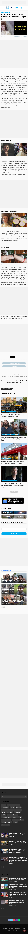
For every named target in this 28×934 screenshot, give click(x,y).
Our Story (5, 928)
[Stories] (20, 517)
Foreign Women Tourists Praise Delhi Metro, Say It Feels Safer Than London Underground (13, 601)
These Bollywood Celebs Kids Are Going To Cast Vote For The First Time (17, 894)
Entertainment (5, 807)
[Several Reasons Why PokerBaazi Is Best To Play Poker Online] (4, 879)
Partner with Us (17, 928)
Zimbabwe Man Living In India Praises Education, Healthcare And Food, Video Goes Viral (13, 591)
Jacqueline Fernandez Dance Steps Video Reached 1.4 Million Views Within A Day (14, 381)
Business (4, 480)
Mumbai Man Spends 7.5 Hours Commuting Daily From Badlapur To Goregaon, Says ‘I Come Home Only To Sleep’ (18, 860)
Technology (15, 819)
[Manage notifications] (24, 931)
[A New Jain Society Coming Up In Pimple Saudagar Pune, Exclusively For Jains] (4, 886)
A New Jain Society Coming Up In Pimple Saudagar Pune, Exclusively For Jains (18, 886)
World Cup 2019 (5, 824)
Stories (8, 819)
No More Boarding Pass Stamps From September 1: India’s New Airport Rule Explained (17, 851)
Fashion (12, 807)
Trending (13, 411)
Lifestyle (15, 814)
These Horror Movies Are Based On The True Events (14, 376)
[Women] (7, 517)
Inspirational (5, 434)
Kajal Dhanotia (5, 19)
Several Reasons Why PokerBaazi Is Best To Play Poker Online (17, 878)
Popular (7, 12)
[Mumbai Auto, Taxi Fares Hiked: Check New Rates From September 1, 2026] (14, 405)
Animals (3, 805)
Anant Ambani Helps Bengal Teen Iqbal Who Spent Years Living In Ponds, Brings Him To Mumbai (13, 438)
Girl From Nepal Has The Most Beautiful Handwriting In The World (16, 902)
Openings (11, 928)
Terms (23, 928)
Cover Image (3, 321)
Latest (9, 814)
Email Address (4, 526)
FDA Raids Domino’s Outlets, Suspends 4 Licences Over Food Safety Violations (12, 462)
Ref (1, 157)
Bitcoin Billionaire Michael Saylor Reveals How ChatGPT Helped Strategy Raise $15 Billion (12, 485)
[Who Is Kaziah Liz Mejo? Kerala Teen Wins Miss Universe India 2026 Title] (4, 835)
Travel (7, 411)
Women (15, 822)
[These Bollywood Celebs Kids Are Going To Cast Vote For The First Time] (4, 894)
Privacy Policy (11, 930)
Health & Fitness (17, 810)
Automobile (10, 805)
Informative (9, 812)
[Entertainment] (7, 512)
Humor (3, 812)
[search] (25, 8)
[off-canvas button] (2, 8)
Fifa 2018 (4, 810)
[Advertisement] (14, 2)
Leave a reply (6, 388)
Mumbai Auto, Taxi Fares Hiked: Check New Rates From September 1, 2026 (13, 415)
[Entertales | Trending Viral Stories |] (14, 7)
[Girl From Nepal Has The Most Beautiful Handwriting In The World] (4, 902)
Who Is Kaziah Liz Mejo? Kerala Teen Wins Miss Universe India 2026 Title (17, 835)
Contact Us (18, 930)
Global (9, 810)
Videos (9, 822)
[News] (20, 512)
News (2, 12)
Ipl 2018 (3, 814)
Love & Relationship (6, 817)
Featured (18, 807)
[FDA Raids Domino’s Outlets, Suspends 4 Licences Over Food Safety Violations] (14, 451)
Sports (3, 819)
